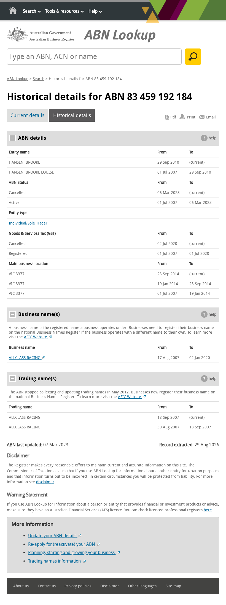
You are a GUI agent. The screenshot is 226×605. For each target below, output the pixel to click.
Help (93, 11)
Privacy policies (77, 586)
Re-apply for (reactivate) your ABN (62, 544)
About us (21, 586)
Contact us (47, 586)
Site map (173, 586)
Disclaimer (109, 586)
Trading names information (55, 561)
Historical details (72, 115)
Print (191, 117)
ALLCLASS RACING (25, 357)
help (212, 138)
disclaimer (45, 482)
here (208, 510)
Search (29, 11)
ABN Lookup (17, 79)
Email (211, 117)
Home (13, 11)
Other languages (142, 586)
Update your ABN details (52, 535)
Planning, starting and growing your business (72, 552)
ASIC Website (36, 337)
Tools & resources (62, 11)
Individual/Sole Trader (28, 223)
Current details (27, 115)
